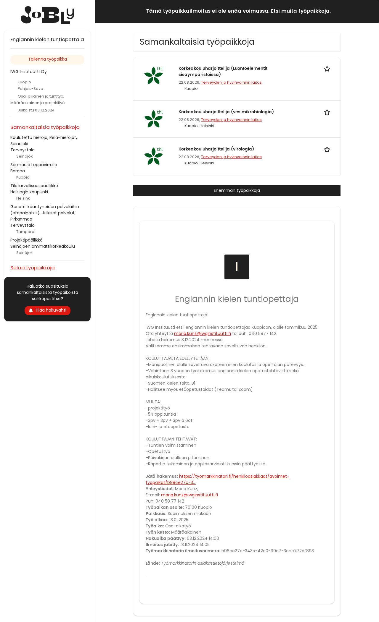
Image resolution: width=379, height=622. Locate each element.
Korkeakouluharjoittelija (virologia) (216, 149)
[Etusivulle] (47, 15)
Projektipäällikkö (26, 240)
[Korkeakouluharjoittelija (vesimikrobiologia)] (153, 119)
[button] (370, 11)
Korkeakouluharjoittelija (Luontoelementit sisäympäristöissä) (223, 71)
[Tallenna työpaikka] (328, 68)
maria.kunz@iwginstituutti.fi (202, 333)
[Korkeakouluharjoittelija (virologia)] (153, 156)
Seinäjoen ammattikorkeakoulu (42, 246)
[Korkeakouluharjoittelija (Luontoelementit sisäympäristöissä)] (153, 75)
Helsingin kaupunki (29, 192)
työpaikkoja (314, 11)
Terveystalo (22, 150)
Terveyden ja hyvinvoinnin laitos (231, 82)
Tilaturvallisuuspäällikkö (34, 186)
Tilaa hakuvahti (50, 310)
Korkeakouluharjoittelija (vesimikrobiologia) (226, 111)
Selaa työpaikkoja (32, 267)
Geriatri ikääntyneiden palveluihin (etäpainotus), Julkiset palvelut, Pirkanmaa (44, 213)
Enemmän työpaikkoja (237, 190)
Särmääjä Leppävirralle (33, 165)
